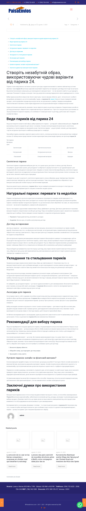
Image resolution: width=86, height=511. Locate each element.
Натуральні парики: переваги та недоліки (23, 48)
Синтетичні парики (16, 45)
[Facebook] (75, 2)
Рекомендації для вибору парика (20, 61)
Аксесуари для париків (17, 58)
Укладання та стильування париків (21, 55)
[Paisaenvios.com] (20, 9)
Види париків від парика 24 (18, 42)
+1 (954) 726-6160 (43, 2)
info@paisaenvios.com (59, 2)
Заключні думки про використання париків (23, 67)
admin (32, 24)
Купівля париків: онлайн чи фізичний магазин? (24, 64)
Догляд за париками (16, 51)
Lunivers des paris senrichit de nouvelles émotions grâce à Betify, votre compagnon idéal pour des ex (42, 458)
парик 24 (53, 99)
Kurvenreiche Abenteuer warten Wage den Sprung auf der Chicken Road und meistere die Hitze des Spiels (67, 458)
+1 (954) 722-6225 (29, 2)
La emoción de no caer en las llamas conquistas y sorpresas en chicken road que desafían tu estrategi (18, 458)
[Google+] (78, 2)
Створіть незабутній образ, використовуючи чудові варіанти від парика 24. (34, 38)
